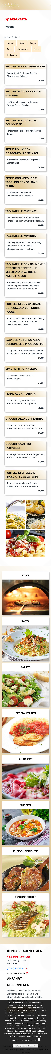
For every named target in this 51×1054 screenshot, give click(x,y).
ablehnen (9, 1023)
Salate (22, 43)
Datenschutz (20, 1031)
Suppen (33, 43)
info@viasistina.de (16, 973)
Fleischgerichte (22, 49)
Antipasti (10, 43)
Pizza (36, 49)
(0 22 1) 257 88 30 (15, 968)
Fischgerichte (12, 55)
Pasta (9, 49)
